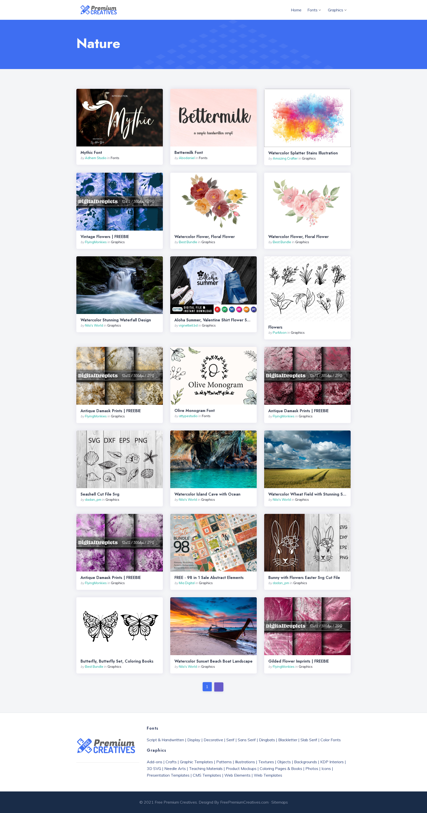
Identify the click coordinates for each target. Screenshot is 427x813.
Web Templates (268, 775)
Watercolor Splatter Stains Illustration (303, 153)
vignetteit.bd (188, 325)
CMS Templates (207, 775)
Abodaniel (187, 158)
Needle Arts (175, 768)
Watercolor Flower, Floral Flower (204, 237)
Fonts (312, 9)
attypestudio (188, 416)
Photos (311, 768)
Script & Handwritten (165, 739)
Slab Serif (308, 739)
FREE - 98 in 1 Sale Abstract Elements (209, 578)
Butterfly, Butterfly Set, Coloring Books (117, 661)
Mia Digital (187, 583)
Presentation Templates (168, 775)
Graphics (335, 9)
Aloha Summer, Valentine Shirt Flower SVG (213, 320)
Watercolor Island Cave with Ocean (207, 494)
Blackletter (287, 739)
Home (296, 9)
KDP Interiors (332, 761)
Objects (284, 761)
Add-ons (154, 761)
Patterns (224, 761)
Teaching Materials (206, 768)
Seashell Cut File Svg (100, 494)
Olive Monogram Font (194, 411)
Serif (230, 739)
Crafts (171, 761)
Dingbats (267, 739)
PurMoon (280, 333)
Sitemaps (279, 802)
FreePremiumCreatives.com (244, 802)
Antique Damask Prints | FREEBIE (111, 411)
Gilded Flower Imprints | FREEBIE (298, 661)
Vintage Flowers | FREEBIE (105, 237)
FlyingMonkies (96, 242)
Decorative (213, 739)
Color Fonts (330, 739)
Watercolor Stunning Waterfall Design (116, 320)
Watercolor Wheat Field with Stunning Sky (307, 494)
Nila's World (94, 325)
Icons (326, 768)
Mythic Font (91, 153)
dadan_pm (93, 500)
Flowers (275, 327)
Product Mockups (241, 768)
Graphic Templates (196, 761)
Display (193, 739)
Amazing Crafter (285, 158)
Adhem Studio (96, 158)
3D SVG (154, 768)
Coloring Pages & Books (281, 768)
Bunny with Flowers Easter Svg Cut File (304, 578)
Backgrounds (305, 761)
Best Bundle (188, 242)
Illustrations (245, 761)
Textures (266, 761)
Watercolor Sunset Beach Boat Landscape (213, 661)
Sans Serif (247, 739)
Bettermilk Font (188, 153)
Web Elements (237, 775)
